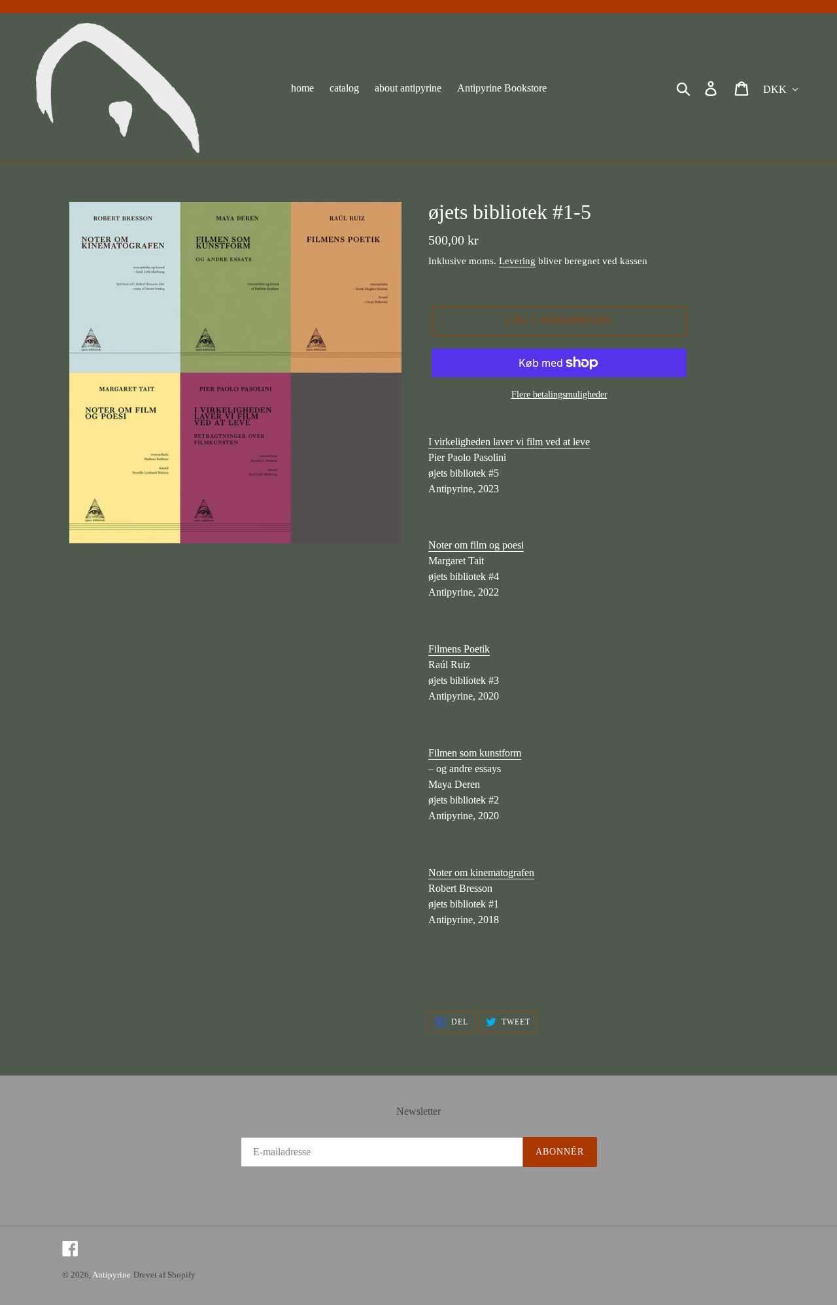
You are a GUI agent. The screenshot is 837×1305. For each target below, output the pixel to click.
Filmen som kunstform (474, 752)
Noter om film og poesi (476, 545)
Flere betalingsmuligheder (559, 394)
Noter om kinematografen (481, 872)
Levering (517, 261)
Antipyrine (111, 1275)
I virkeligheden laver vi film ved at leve (509, 441)
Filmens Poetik (459, 648)
